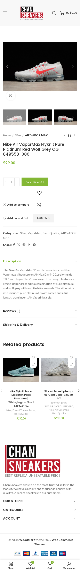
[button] (7, 67)
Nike (18, 135)
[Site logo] (31, 12)
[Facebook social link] (14, 245)
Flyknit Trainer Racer (24, 410)
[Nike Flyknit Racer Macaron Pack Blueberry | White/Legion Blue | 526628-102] (21, 370)
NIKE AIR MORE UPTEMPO (58, 406)
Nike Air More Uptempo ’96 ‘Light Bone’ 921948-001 (59, 395)
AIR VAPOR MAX (36, 135)
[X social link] (18, 245)
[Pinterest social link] (24, 245)
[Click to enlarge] (10, 95)
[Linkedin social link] (29, 245)
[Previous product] (64, 135)
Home (7, 135)
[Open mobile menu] (5, 13)
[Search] (54, 13)
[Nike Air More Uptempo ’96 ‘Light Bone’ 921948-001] (59, 370)
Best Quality (51, 233)
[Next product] (74, 135)
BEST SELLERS (58, 403)
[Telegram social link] (34, 245)
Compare (39, 204)
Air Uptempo (62, 409)
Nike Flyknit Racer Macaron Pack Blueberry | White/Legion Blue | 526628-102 (21, 399)
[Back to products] (69, 135)
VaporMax (34, 233)
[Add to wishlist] (33, 357)
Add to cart (35, 181)
